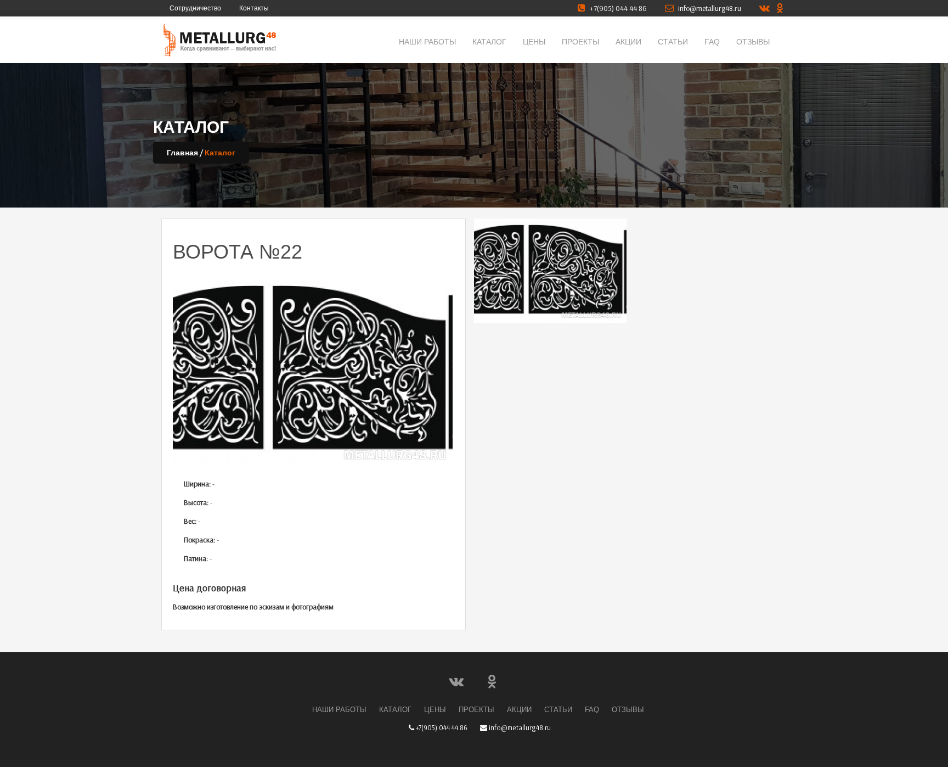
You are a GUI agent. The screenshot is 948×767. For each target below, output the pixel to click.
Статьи (673, 41)
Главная (182, 152)
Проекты (580, 41)
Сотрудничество (195, 8)
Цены (534, 41)
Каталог (489, 41)
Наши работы (427, 41)
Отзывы (753, 41)
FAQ (712, 41)
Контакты (254, 8)
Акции (628, 41)
